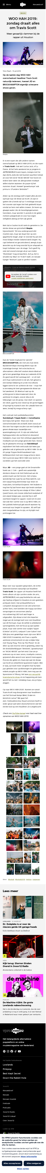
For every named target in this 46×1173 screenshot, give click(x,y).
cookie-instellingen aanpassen (22, 278)
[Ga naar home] (23, 4)
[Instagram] (8, 1051)
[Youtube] (19, 1051)
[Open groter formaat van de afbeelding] (23, 122)
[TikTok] (15, 1051)
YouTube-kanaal (18, 713)
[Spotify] (4, 1051)
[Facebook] (11, 1051)
